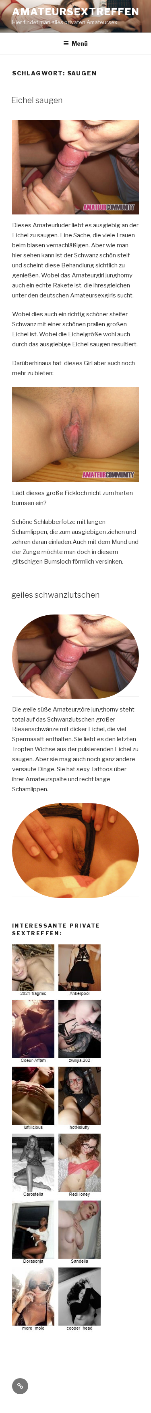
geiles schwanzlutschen (55, 595)
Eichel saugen (37, 100)
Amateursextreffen (76, 12)
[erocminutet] (57, 1330)
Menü (80, 43)
